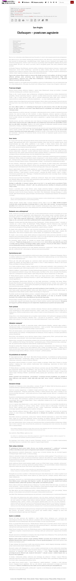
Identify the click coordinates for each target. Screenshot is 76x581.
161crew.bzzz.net (19, 14)
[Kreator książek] (45, 2)
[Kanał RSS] (51, 2)
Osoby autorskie (31, 579)
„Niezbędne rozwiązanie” (17, 47)
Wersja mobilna (53, 579)
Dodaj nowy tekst (61, 579)
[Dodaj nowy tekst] (56, 2)
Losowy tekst (14, 579)
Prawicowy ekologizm (17, 41)
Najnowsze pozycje (44, 579)
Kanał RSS (19, 579)
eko (16, 11)
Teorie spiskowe (16, 46)
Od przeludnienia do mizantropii (18, 48)
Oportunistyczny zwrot (17, 44)
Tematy (37, 579)
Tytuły (24, 579)
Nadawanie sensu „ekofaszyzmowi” (19, 43)
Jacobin (31, 16)
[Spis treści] (19, 2)
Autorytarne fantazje (16, 49)
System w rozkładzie (16, 52)
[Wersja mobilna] (48, 2)
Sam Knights (22, 10)
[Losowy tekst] (53, 2)
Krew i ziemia (15, 42)
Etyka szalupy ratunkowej (17, 51)
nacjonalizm (20, 11)
